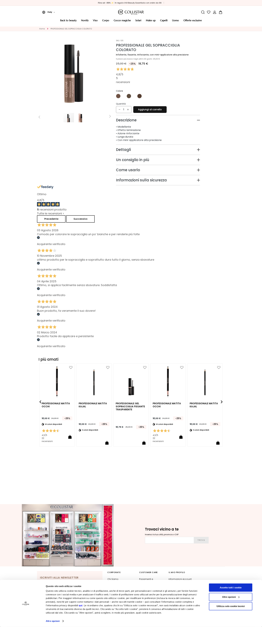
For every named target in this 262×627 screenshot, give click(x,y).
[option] (118, 96)
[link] (214, 12)
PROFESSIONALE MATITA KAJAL (93, 405)
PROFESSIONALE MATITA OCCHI (56, 405)
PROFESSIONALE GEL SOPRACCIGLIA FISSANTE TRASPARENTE (130, 406)
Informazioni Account (180, 579)
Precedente (51, 219)
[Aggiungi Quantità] (128, 109)
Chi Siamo (112, 579)
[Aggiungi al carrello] (69, 437)
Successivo (80, 219)
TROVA (201, 540)
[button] (48, 12)
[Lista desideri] (209, 12)
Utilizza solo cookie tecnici (231, 606)
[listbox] (158, 96)
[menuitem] (68, 21)
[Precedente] (40, 402)
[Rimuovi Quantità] (119, 109)
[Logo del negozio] (131, 12)
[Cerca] (203, 12)
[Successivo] (221, 402)
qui (80, 605)
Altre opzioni (53, 621)
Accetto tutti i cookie (231, 587)
